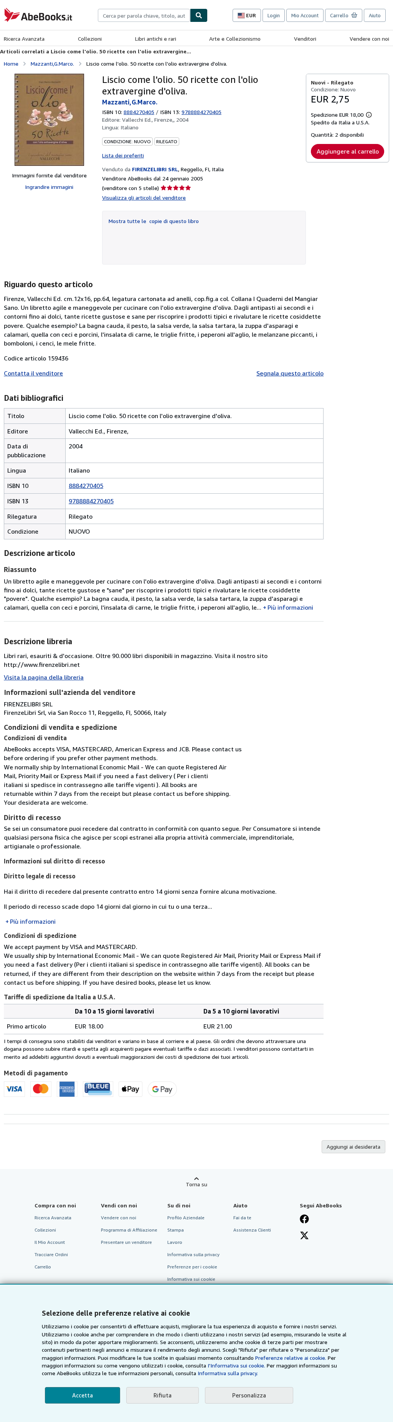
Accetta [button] (82, 1395)
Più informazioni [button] (290, 607)
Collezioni (90, 38)
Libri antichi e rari (155, 38)
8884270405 (139, 112)
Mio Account (305, 15)
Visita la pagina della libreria (44, 677)
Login (274, 15)
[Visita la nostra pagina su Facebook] (304, 1219)
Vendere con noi (369, 38)
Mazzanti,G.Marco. (52, 63)
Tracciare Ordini (51, 1254)
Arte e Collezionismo (235, 38)
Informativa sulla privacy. (228, 1373)
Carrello (43, 1267)
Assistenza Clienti (252, 1230)
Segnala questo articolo (290, 373)
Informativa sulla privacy (193, 1254)
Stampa (175, 1230)
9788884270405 (91, 501)
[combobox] (144, 15)
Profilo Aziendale (186, 1217)
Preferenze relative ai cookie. (290, 1357)
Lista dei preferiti (123, 155)
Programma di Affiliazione (129, 1230)
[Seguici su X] (304, 1236)
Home (11, 63)
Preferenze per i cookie (192, 1267)
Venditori (305, 38)
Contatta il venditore (33, 373)
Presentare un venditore (126, 1242)
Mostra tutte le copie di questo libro (154, 221)
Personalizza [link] (249, 1395)
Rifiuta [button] (163, 1395)
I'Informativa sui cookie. (236, 1365)
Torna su (196, 1184)
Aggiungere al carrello (348, 151)
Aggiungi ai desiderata (353, 1146)
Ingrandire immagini (49, 187)
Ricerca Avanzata (24, 38)
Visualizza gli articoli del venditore (144, 197)
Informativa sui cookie (191, 1279)
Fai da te (242, 1217)
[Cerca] (198, 15)
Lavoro (174, 1242)
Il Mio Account (50, 1242)
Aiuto (375, 15)
